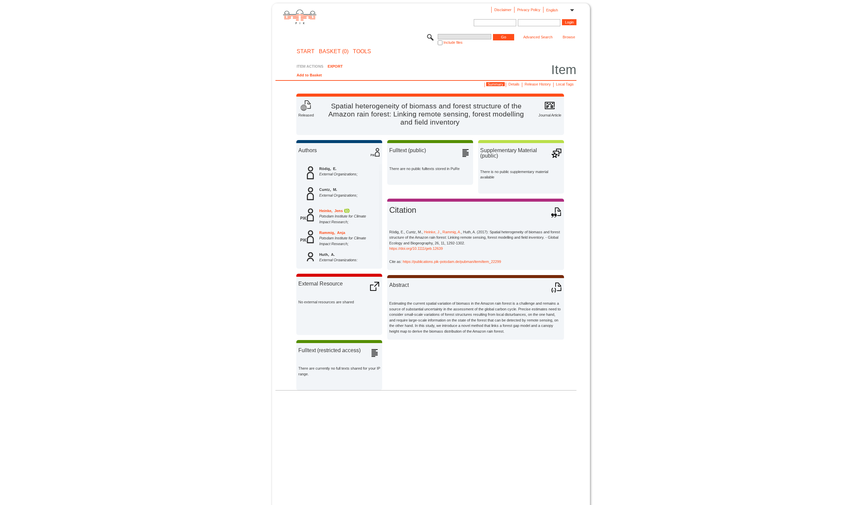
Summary (495, 84)
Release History (538, 84)
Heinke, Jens (331, 211)
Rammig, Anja (332, 233)
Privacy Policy (528, 10)
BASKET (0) (334, 51)
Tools (362, 51)
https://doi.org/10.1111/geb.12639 (416, 248)
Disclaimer (502, 10)
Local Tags (565, 84)
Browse (569, 37)
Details (514, 84)
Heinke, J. (432, 232)
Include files (453, 42)
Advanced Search (538, 37)
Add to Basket (309, 75)
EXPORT (335, 66)
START (305, 51)
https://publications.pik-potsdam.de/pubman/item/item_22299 (452, 262)
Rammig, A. (451, 232)
